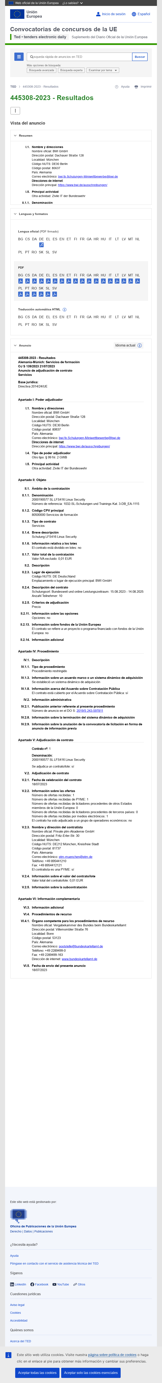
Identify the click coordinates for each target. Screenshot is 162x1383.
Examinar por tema (101, 70)
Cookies (15, 1312)
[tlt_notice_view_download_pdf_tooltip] (20, 281)
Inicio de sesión (114, 14)
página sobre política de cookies (112, 1355)
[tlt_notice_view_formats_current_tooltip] (140, 345)
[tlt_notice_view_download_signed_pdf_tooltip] (41, 244)
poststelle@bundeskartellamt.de (81, 946)
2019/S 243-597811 (90, 710)
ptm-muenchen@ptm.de (75, 857)
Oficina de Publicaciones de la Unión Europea (43, 1226)
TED (13, 86)
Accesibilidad (18, 1320)
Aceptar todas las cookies (37, 1373)
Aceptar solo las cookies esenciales (91, 1373)
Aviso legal (17, 1305)
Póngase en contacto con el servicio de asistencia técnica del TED (54, 1263)
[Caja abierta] (15, 110)
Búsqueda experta (71, 70)
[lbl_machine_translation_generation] (64, 310)
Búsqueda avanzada (41, 70)
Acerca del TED (20, 1341)
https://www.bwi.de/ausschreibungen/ (82, 185)
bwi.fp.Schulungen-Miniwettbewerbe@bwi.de (88, 176)
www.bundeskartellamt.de (79, 959)
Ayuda (14, 1255)
